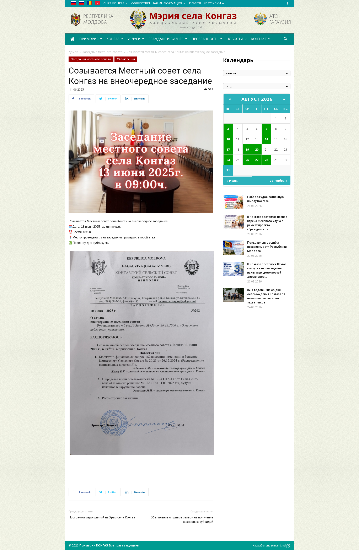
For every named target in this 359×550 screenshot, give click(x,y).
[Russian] (75, 3)
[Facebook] (287, 3)
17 (228, 149)
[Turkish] (99, 3)
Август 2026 (257, 99)
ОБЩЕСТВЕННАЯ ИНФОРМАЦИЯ (156, 3)
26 (247, 160)
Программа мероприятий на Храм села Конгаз (102, 517)
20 (256, 149)
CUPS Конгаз (113, 3)
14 (266, 139)
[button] (285, 39)
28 (266, 160)
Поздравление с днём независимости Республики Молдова (267, 247)
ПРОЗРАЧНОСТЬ (205, 39)
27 (256, 160)
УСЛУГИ (134, 39)
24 (228, 160)
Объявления (126, 59)
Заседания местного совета (102, 52)
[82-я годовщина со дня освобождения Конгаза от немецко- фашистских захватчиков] (233, 295)
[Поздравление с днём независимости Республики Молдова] (233, 248)
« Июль (232, 181)
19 (247, 149)
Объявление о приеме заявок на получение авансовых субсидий (182, 520)
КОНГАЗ (113, 39)
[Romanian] (91, 3)
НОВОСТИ (234, 39)
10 (228, 139)
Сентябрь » (278, 181)
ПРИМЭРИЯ (89, 39)
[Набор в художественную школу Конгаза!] (233, 202)
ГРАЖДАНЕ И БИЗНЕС (166, 39)
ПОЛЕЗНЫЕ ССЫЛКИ (205, 3)
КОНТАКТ (259, 39)
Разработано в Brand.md (269, 545)
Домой (73, 52)
